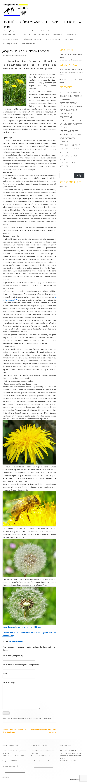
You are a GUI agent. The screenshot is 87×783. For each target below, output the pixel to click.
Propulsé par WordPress (76, 779)
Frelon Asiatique (68, 110)
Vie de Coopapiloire (52, 39)
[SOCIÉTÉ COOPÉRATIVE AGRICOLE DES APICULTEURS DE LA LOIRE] (16, 16)
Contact (25, 34)
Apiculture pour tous (10, 34)
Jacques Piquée (15, 641)
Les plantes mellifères (17, 718)
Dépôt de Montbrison (71, 106)
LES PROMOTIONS (65, 746)
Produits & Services (40, 34)
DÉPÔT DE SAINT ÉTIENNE (10, 746)
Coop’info (56, 34)
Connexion (5, 777)
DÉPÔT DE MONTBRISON (39, 746)
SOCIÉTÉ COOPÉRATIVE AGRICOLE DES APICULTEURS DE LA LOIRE (42, 24)
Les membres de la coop (10, 39)
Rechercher (63, 172)
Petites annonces (69, 131)
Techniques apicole (70, 145)
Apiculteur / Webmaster (10, 55)
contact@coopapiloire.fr (10, 766)
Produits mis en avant (71, 134)
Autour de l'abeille (70, 92)
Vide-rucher (69, 39)
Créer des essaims (68, 103)
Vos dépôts (70, 34)
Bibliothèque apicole (10, 44)
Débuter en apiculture (31, 39)
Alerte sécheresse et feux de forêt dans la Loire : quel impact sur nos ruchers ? (71, 72)
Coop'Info (65, 99)
